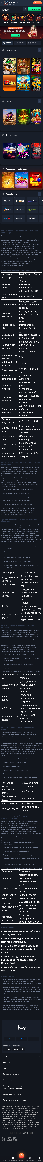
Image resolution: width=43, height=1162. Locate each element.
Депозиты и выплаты (11, 1074)
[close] (2, 3)
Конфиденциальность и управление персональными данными (16, 1087)
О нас (5, 1056)
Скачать (37, 3)
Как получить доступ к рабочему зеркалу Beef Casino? (20, 933)
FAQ (4, 1068)
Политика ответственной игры (14, 1100)
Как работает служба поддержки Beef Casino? (20, 969)
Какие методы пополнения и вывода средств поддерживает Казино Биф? (18, 959)
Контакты (6, 1062)
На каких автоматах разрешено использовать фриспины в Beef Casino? (19, 949)
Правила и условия (10, 1080)
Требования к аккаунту (12, 1094)
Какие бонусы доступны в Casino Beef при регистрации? (20, 940)
